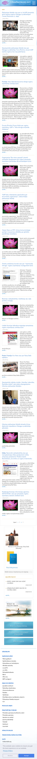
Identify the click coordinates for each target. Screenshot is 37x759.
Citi (4, 701)
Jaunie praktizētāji (8, 719)
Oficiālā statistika (8, 665)
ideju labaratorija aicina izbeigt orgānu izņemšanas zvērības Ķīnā (17, 82)
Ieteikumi (5, 724)
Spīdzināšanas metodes (9, 661)
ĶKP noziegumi (7, 679)
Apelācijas (6, 695)
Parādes (5, 692)
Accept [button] (26, 755)
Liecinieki (5, 726)
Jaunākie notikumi (8, 686)
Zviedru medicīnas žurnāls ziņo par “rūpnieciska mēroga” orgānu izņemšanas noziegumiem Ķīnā (17, 264)
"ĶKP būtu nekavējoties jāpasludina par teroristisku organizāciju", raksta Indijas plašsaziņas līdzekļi (14, 196)
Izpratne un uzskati (8, 717)
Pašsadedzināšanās (8, 672)
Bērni (4, 674)
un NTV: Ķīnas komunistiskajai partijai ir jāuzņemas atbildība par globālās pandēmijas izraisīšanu (16, 232)
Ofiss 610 (5, 677)
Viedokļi (5, 722)
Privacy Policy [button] (8, 751)
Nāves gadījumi (7, 659)
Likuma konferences (8, 690)
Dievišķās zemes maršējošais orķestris (13, 697)
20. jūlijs (5, 670)
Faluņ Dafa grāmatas (12, 567)
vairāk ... (4, 42)
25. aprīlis (5, 668)
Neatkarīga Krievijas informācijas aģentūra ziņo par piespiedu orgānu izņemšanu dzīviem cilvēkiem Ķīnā (15, 493)
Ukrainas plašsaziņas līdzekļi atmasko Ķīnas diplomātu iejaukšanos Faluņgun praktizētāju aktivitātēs (16, 426)
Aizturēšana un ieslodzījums (11, 663)
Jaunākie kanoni (11, 577)
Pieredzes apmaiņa (8, 715)
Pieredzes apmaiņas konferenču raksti (13, 713)
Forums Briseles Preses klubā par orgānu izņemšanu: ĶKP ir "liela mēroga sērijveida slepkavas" (15, 127)
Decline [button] (10, 755)
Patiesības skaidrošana (9, 688)
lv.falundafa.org (7, 741)
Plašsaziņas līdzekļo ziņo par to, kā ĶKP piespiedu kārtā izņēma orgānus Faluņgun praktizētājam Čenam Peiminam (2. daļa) (18, 14)
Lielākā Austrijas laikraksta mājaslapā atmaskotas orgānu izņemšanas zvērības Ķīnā (17, 326)
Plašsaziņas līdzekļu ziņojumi (11, 699)
